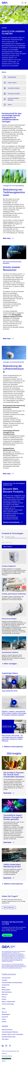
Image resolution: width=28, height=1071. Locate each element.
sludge (5, 316)
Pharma (4, 997)
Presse (4, 1019)
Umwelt (4, 999)
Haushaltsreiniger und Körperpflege (12, 982)
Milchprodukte (6, 989)
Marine (4, 987)
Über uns (4, 1012)
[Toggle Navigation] (25, 2)
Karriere (4, 1021)
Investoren (5, 1017)
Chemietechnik (6, 978)
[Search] (23, 3)
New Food (4, 994)
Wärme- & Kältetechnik (8, 1001)
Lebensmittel (5, 985)
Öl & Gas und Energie (8, 1004)
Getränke (4, 980)
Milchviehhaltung (6, 992)
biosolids (18, 314)
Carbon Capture (8, 222)
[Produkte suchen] (3, 537)
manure (13, 316)
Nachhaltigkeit (6, 1014)
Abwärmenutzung (8, 453)
